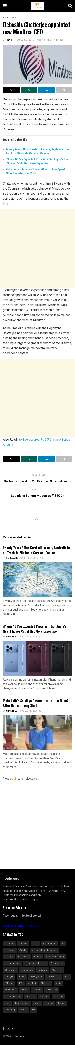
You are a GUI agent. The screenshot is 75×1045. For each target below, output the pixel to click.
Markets (46, 983)
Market (32, 983)
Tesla (37, 1003)
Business (23, 956)
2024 (35, 943)
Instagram (36, 976)
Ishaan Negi (12, 636)
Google (9, 976)
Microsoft (10, 989)
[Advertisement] (37, 248)
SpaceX (30, 996)
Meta (59, 983)
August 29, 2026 (30, 558)
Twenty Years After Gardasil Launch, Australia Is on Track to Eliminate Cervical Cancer (38, 151)
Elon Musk (57, 963)
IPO (20, 983)
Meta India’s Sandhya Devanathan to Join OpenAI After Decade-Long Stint (36, 171)
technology (22, 1003)
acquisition (50, 943)
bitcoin (9, 956)
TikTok (49, 1003)
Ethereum (10, 970)
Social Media (13, 996)
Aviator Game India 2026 (21, 926)
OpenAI (37, 989)
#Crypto (9, 943)
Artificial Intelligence (44, 950)
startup (44, 996)
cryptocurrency (55, 956)
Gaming (57, 970)
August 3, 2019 (26, 40)
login (14, 779)
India (21, 976)
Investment (53, 976)
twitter (23, 1009)
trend (61, 1003)
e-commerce (12, 963)
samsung (52, 989)
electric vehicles (35, 963)
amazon (10, 950)
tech (7, 1003)
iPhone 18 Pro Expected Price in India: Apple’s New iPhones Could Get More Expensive (37, 161)
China (37, 956)
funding (42, 970)
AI (63, 943)
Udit (9, 40)
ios (67, 976)
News (15, 17)
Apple (23, 950)
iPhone (9, 983)
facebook (27, 970)
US (34, 1009)
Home (6, 17)
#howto (23, 943)
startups (58, 996)
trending (10, 1009)
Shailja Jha (12, 558)
